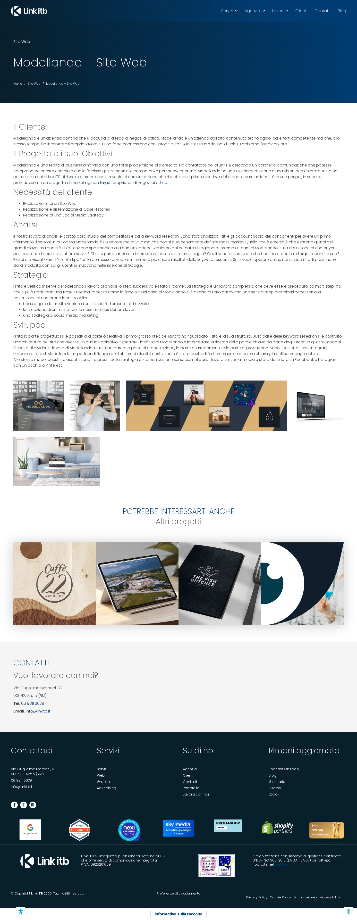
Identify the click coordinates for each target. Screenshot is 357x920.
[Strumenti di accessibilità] (20, 911)
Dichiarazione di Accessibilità (316, 897)
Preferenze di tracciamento (178, 893)
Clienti (301, 11)
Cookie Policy (280, 897)
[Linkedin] (32, 805)
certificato (283, 864)
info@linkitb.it (38, 711)
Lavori (277, 11)
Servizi (227, 11)
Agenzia (252, 11)
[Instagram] (23, 805)
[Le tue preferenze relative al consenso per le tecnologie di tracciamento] (348, 911)
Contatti (322, 11)
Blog (342, 11)
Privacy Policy (256, 897)
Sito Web (21, 41)
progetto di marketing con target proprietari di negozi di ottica (108, 182)
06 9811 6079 (32, 703)
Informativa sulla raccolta (178, 914)
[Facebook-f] (14, 805)
